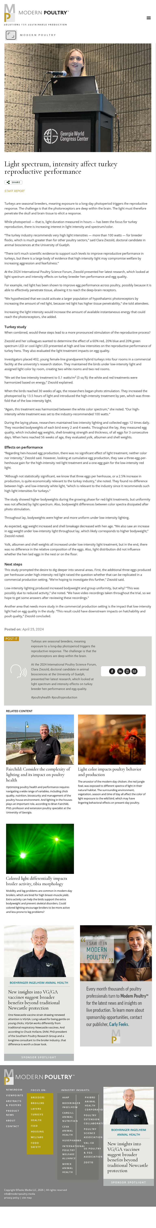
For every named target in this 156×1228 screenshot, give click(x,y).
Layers (36, 1108)
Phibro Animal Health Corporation (92, 1103)
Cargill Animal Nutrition (69, 1116)
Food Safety (36, 1144)
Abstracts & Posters (14, 1103)
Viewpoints (14, 1095)
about (11, 1120)
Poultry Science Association (91, 1133)
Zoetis (88, 1162)
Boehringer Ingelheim (69, 1105)
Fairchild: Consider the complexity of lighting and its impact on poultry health (38, 774)
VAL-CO (89, 1142)
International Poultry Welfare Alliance (69, 1152)
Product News (12, 1112)
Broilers (37, 1103)
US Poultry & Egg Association (91, 1152)
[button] (148, 17)
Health (36, 1120)
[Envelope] (134, 671)
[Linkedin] (120, 671)
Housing (37, 1131)
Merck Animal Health (67, 1168)
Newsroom (14, 1089)
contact (12, 1126)
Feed (34, 1125)
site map (27, 1197)
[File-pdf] (127, 671)
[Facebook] (112, 671)
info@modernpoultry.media (19, 1194)
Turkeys (37, 1114)
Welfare (37, 1137)
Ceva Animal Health (67, 1130)
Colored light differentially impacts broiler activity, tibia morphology (36, 881)
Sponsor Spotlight (39, 1057)
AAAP (66, 1097)
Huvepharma (69, 1140)
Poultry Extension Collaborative (91, 1119)
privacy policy (12, 1197)
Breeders (38, 1097)
